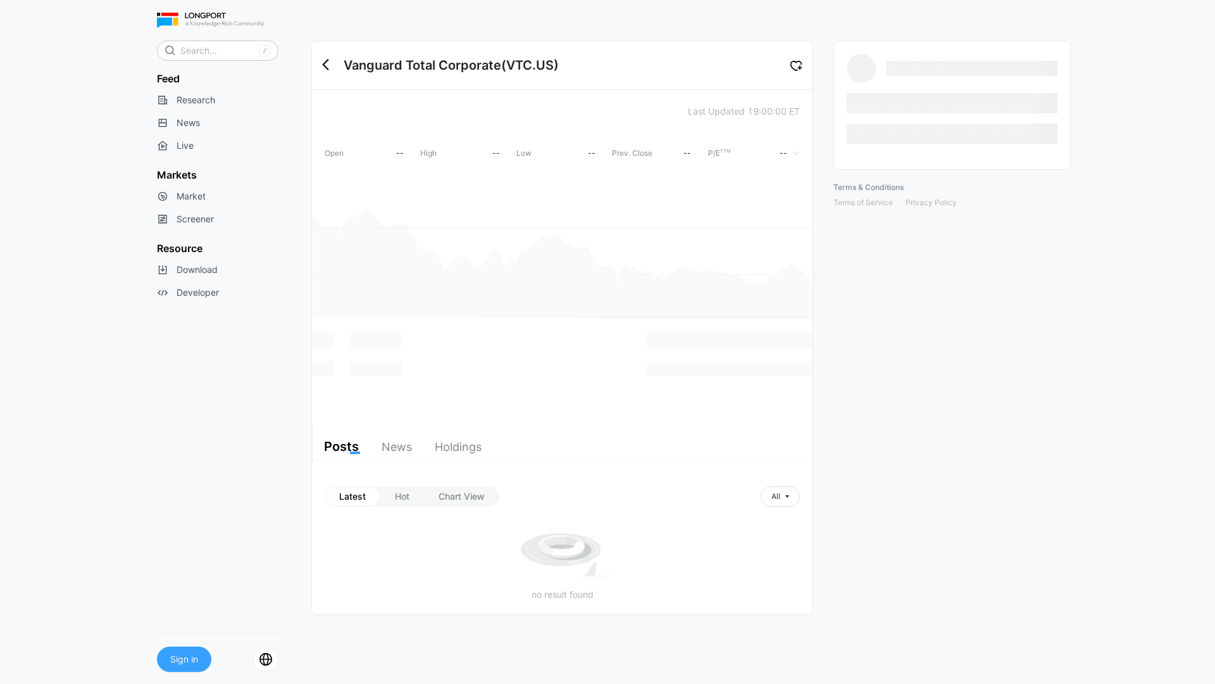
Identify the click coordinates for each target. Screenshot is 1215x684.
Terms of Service (863, 202)
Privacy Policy (931, 202)
